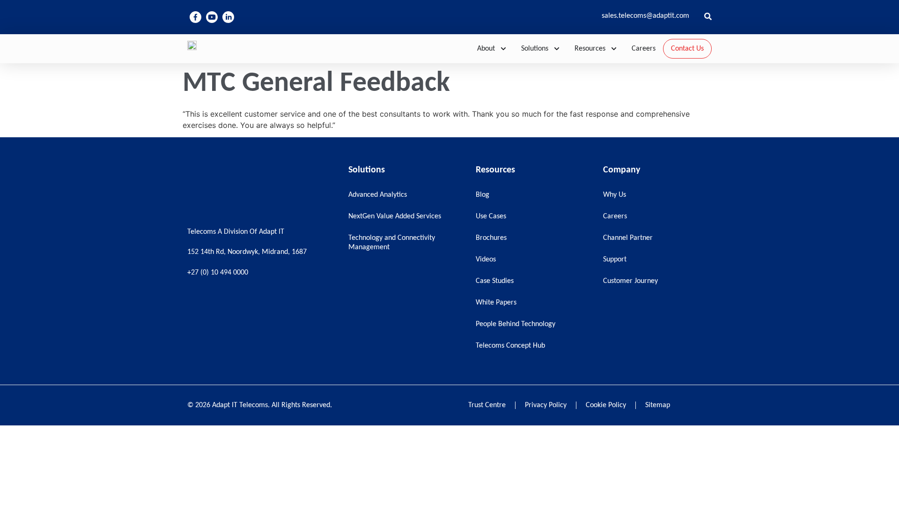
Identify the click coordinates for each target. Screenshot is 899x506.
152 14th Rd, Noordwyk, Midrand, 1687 (247, 252)
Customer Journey (630, 281)
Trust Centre (487, 405)
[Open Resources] (614, 48)
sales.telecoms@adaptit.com (645, 16)
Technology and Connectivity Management (391, 242)
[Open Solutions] (557, 48)
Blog (482, 195)
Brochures (491, 238)
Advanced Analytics (377, 195)
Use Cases (491, 216)
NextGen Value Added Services (394, 216)
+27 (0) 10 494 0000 (217, 272)
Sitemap (657, 405)
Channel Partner (628, 238)
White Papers (496, 302)
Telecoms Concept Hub (510, 346)
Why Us (614, 195)
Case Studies (495, 281)
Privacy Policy (546, 405)
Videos (486, 259)
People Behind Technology (515, 324)
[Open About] (503, 48)
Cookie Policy (606, 405)
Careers (615, 216)
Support (614, 259)
